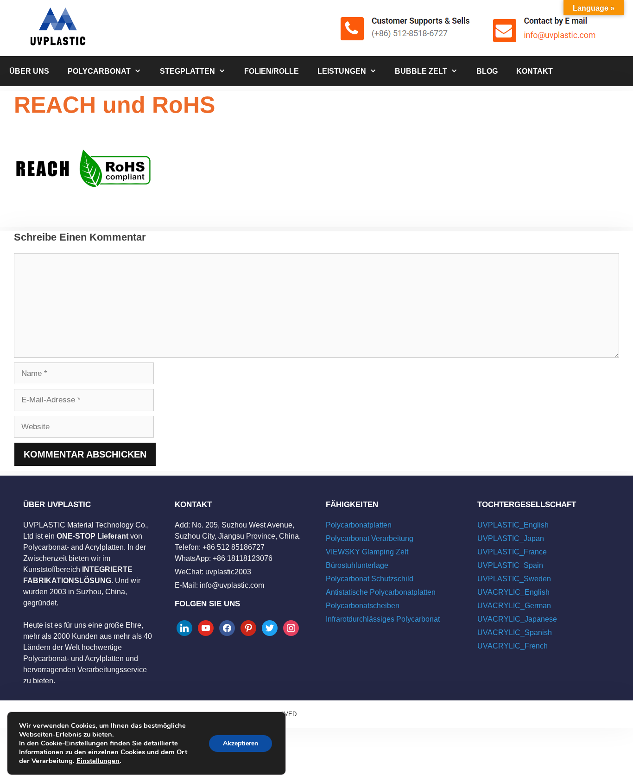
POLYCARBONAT (99, 71)
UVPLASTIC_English (513, 525)
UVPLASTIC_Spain (510, 565)
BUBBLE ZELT (421, 71)
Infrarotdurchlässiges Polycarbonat (383, 619)
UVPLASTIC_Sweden (514, 579)
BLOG (487, 71)
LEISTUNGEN (341, 71)
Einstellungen (98, 761)
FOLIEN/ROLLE (271, 71)
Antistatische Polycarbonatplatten (381, 592)
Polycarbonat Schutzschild (369, 579)
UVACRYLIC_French (512, 646)
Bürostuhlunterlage (357, 565)
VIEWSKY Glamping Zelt (367, 552)
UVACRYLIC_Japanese (517, 619)
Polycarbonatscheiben (362, 606)
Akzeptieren (240, 743)
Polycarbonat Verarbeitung (369, 538)
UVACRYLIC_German (514, 606)
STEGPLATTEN (187, 71)
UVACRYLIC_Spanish (514, 632)
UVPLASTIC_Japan (510, 538)
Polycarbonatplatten (359, 525)
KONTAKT (534, 71)
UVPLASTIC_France (512, 552)
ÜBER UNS (29, 71)
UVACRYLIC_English (513, 592)
